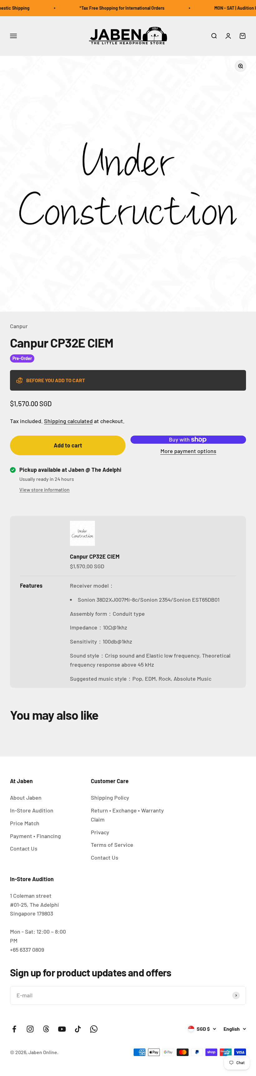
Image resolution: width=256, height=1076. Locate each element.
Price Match (24, 823)
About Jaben (26, 797)
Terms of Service (112, 844)
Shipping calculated (68, 420)
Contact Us (23, 848)
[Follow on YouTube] (62, 1029)
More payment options (188, 450)
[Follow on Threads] (46, 1029)
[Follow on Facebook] (14, 1029)
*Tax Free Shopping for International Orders (114, 8)
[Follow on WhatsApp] (94, 1029)
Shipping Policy (110, 797)
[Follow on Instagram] (30, 1029)
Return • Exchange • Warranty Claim (127, 815)
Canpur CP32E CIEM (95, 556)
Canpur (19, 326)
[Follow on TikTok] (78, 1029)
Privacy (100, 832)
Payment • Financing (35, 835)
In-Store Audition (31, 810)
